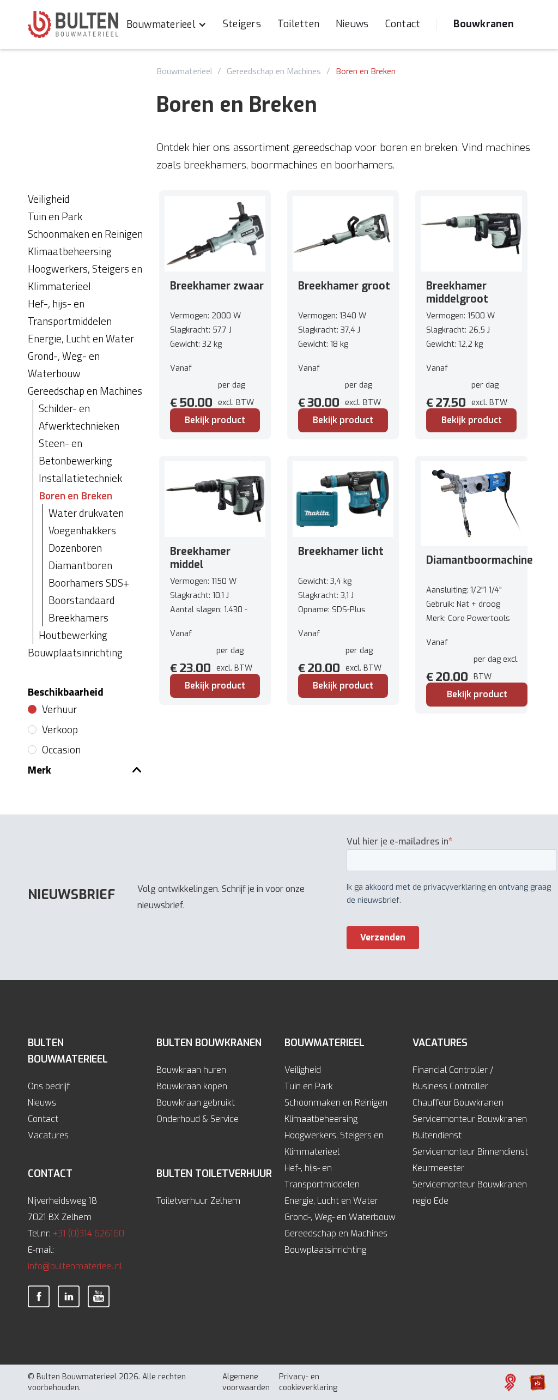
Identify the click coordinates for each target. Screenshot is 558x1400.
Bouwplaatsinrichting (325, 1250)
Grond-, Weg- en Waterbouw (340, 1217)
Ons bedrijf (49, 1086)
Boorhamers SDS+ (88, 582)
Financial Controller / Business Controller (453, 1078)
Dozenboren (75, 548)
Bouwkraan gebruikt (195, 1102)
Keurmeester (438, 1168)
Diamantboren (80, 565)
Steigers (242, 24)
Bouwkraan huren (191, 1070)
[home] (73, 24)
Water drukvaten (86, 513)
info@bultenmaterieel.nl (75, 1266)
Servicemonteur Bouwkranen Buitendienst (470, 1127)
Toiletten (298, 24)
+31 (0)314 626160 (88, 1233)
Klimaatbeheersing (320, 1119)
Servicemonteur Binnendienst (470, 1151)
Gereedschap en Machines (274, 70)
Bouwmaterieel (184, 70)
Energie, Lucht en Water (331, 1200)
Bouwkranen (483, 24)
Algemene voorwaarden (246, 1382)
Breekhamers (78, 617)
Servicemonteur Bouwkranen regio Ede (470, 1192)
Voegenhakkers (82, 530)
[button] (166, 24)
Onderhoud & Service (197, 1119)
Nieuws (352, 24)
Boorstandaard (81, 600)
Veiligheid (302, 1070)
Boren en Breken (366, 70)
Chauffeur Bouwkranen (458, 1102)
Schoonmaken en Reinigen (335, 1102)
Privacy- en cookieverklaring (308, 1382)
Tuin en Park (308, 1086)
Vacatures (48, 1135)
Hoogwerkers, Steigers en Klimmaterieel (334, 1143)
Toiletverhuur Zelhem (198, 1200)
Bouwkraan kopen (191, 1086)
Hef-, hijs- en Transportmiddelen (322, 1176)
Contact (403, 24)
